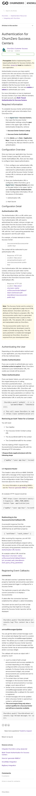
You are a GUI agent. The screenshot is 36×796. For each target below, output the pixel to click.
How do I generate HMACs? (11, 758)
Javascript (14, 65)
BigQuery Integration (9, 765)
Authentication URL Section (11, 550)
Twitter (6, 725)
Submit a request (26, 731)
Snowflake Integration (9, 762)
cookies (29, 87)
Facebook (3, 725)
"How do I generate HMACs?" (18, 488)
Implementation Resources (19, 16)
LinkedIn (8, 725)
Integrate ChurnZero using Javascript (14, 749)
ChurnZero (5, 16)
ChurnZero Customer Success (17, 48)
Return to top (6, 737)
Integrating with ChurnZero (12, 18)
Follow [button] (18, 54)
